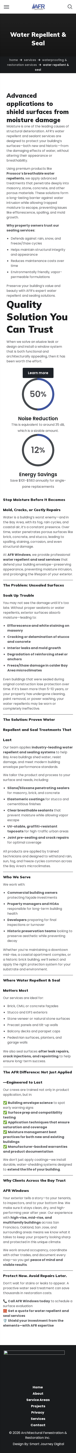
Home (13, 60)
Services (30, 60)
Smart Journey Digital (47, 1444)
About (38, 1393)
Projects (38, 1406)
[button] (70, 6)
